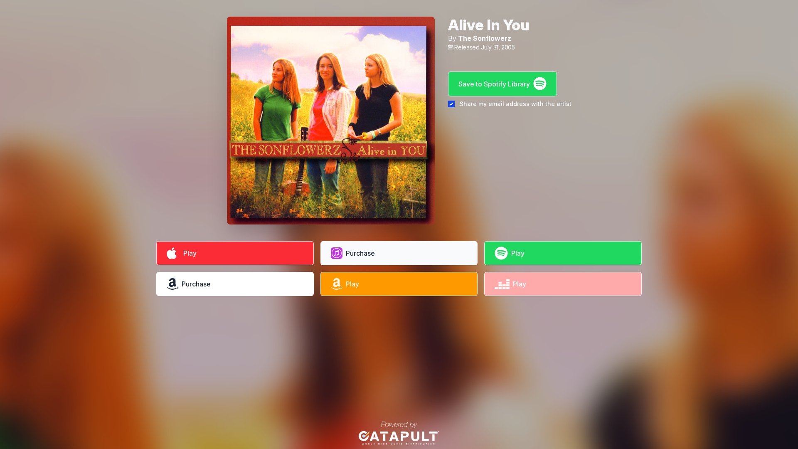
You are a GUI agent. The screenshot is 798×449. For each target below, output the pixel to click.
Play (188, 253)
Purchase (360, 253)
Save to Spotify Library (494, 84)
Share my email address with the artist (515, 103)
